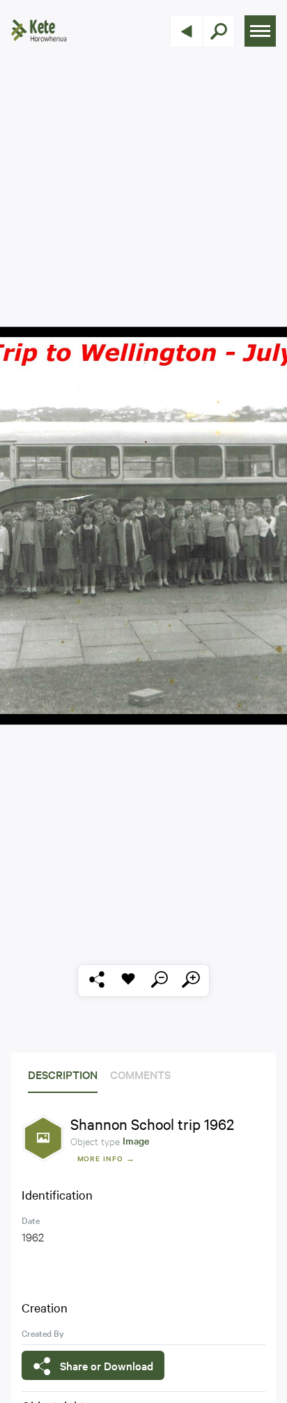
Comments (140, 1074)
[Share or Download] (96, 980)
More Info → (106, 1158)
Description (63, 1074)
